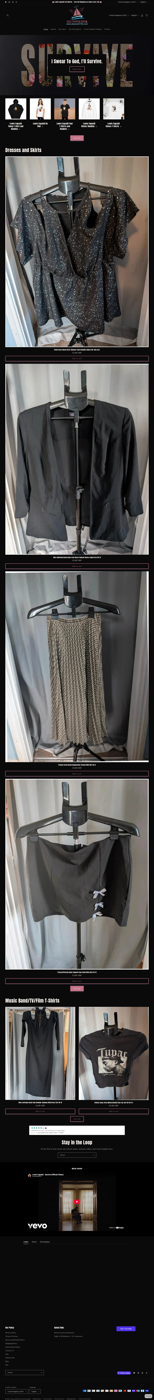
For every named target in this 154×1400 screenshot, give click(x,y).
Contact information (84, 1399)
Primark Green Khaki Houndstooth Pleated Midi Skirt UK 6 (77, 765)
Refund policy (37, 1399)
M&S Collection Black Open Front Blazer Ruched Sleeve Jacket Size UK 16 (77, 558)
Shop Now (77, 69)
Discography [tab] (45, 1242)
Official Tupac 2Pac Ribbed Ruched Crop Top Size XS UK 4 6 (113, 1103)
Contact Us (9, 1351)
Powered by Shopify (24, 1399)
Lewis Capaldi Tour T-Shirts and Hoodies (65, 126)
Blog (7, 1361)
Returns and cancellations (64, 1333)
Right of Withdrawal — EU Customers (68, 1336)
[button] (7, 15)
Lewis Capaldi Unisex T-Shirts (113, 125)
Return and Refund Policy (15, 1340)
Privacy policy (47, 1399)
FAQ (6, 1354)
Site (6, 1365)
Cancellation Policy (12, 1347)
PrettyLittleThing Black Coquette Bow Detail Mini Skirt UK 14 (77, 972)
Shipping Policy (11, 1343)
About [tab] (34, 1242)
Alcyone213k (14, 1399)
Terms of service (59, 1399)
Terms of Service (11, 1336)
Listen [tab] (26, 1242)
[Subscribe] (93, 1155)
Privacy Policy (10, 1333)
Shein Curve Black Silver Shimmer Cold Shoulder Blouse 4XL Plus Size (77, 350)
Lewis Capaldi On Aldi (40, 125)
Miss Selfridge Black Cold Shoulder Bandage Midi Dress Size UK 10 (40, 1103)
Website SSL (10, 1358)
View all (77, 138)
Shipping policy (71, 1399)
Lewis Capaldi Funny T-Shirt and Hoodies (15, 126)
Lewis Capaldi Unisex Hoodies (88, 125)
